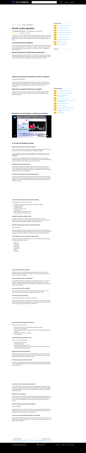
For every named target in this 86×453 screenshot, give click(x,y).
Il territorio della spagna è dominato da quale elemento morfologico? (65, 101)
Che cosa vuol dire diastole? (62, 36)
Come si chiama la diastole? (62, 27)
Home (13, 25)
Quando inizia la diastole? (62, 44)
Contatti (63, 444)
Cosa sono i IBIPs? (60, 112)
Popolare (72, 2)
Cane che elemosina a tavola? (63, 103)
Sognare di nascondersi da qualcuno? (64, 90)
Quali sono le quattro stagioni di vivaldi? (64, 93)
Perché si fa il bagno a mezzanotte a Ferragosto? (64, 110)
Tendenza (66, 2)
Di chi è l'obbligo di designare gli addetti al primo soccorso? (39, 440)
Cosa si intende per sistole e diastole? (64, 32)
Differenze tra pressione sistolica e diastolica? (63, 40)
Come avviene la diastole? (62, 41)
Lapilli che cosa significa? (62, 105)
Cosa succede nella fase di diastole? (64, 25)
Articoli (61, 2)
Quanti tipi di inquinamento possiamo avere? (65, 107)
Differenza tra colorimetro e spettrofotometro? (62, 96)
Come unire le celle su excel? (62, 98)
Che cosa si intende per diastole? (63, 34)
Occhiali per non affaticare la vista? (19, 440)
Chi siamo (58, 444)
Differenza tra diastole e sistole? (63, 30)
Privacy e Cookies (70, 444)
